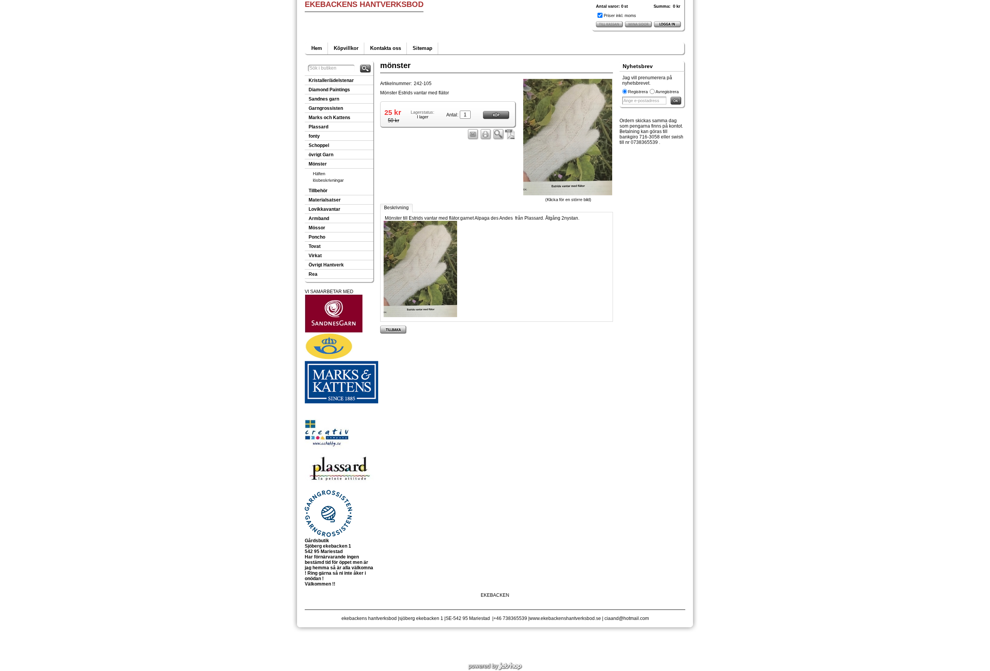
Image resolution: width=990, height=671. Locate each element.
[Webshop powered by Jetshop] (495, 666)
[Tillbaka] (393, 330)
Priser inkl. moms (620, 15)
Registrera (638, 91)
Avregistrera (667, 91)
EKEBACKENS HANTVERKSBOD (364, 4)
